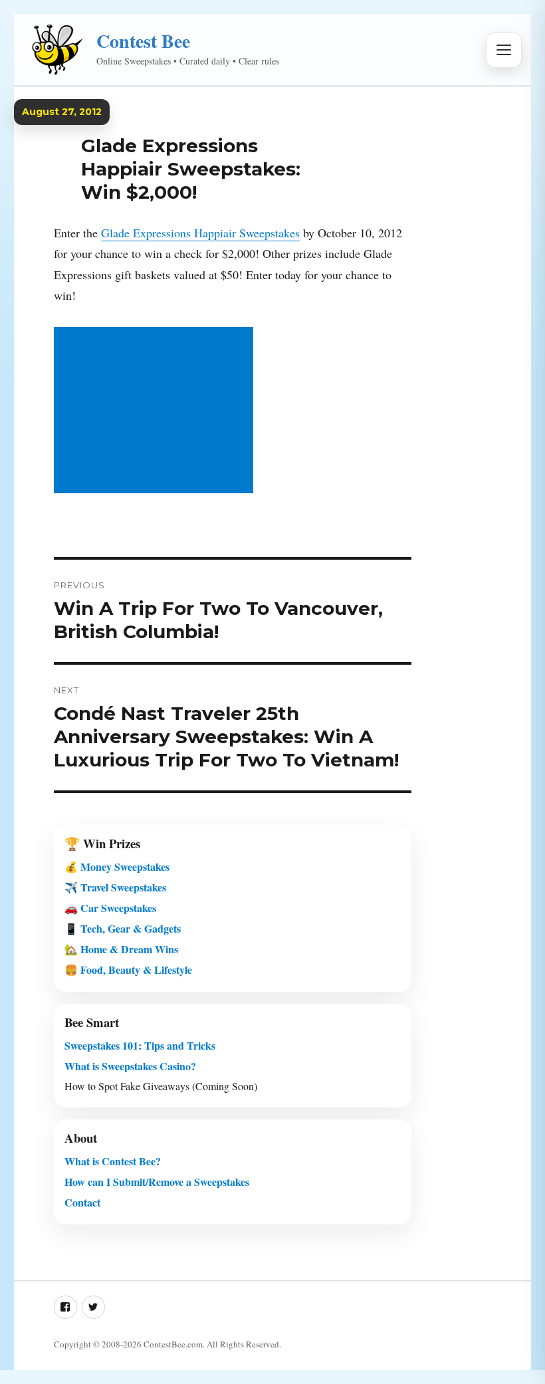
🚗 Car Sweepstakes (110, 907)
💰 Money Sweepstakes (116, 866)
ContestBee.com (173, 1344)
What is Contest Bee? (112, 1161)
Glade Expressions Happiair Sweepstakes (200, 233)
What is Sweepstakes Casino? (130, 1066)
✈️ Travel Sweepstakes (115, 887)
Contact (82, 1202)
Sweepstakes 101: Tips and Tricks (139, 1045)
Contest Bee (143, 41)
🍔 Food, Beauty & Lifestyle (128, 969)
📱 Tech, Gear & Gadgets (122, 928)
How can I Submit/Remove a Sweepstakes (156, 1181)
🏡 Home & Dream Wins (121, 949)
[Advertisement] (156, 411)
